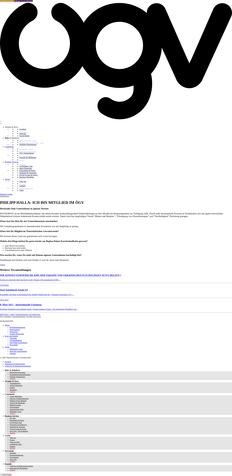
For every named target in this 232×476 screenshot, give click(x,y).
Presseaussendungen (17, 327)
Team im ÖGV (15, 442)
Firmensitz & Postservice (18, 425)
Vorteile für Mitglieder (17, 403)
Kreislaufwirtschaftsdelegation (20, 375)
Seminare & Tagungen (17, 427)
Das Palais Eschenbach (18, 343)
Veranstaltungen (16, 340)
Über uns (13, 438)
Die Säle (12, 418)
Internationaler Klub (17, 409)
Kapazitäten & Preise (17, 420)
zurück (2, 265)
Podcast (12, 388)
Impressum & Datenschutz (15, 364)
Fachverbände (14, 407)
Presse (7, 325)
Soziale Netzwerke (17, 334)
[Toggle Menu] (1, 123)
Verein (7, 179)
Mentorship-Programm (17, 372)
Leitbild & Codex (16, 444)
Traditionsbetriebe (7, 1)
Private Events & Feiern (18, 429)
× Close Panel (6, 475)
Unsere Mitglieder (16, 396)
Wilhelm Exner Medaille (23, 1)
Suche (7, 347)
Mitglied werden (6, 194)
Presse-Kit (14, 332)
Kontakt (8, 362)
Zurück (12, 379)
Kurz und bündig (11, 336)
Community (9, 147)
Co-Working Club (16, 423)
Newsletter (14, 345)
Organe (12, 440)
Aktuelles (13, 338)
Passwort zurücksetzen (18, 351)
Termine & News (12, 381)
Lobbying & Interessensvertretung (18, 366)
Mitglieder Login (16, 349)
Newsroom (9, 451)
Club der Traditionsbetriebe (19, 399)
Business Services (11, 162)
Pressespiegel (15, 330)
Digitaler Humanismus (17, 377)
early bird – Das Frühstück (19, 431)
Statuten (13, 353)
